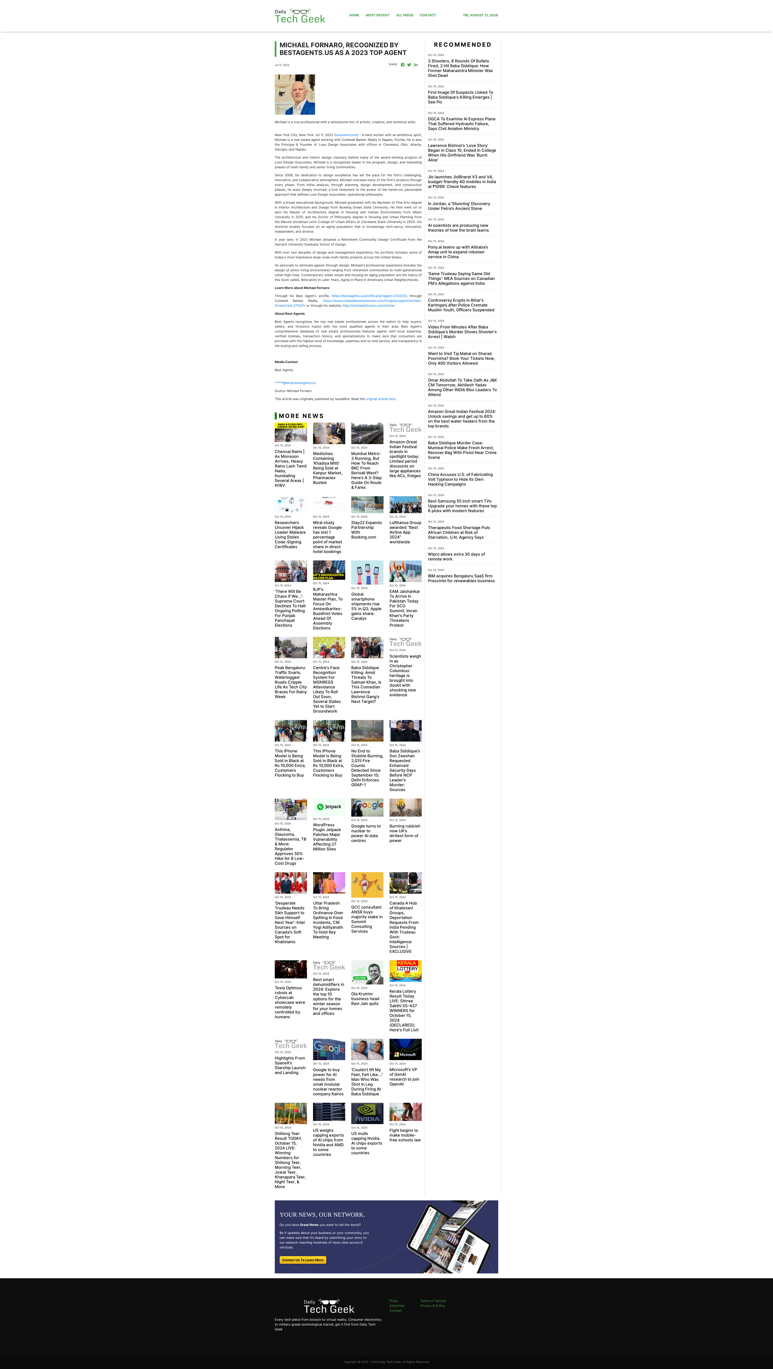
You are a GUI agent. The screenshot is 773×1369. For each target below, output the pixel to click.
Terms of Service (433, 1301)
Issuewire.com (346, 135)
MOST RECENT (378, 15)
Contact (396, 1310)
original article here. (381, 399)
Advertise (397, 1306)
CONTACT (428, 15)
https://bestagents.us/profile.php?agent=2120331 (369, 296)
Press (394, 1301)
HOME (354, 15)
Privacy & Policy (432, 1306)
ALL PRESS (404, 15)
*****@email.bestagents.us (295, 383)
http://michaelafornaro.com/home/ (368, 305)
